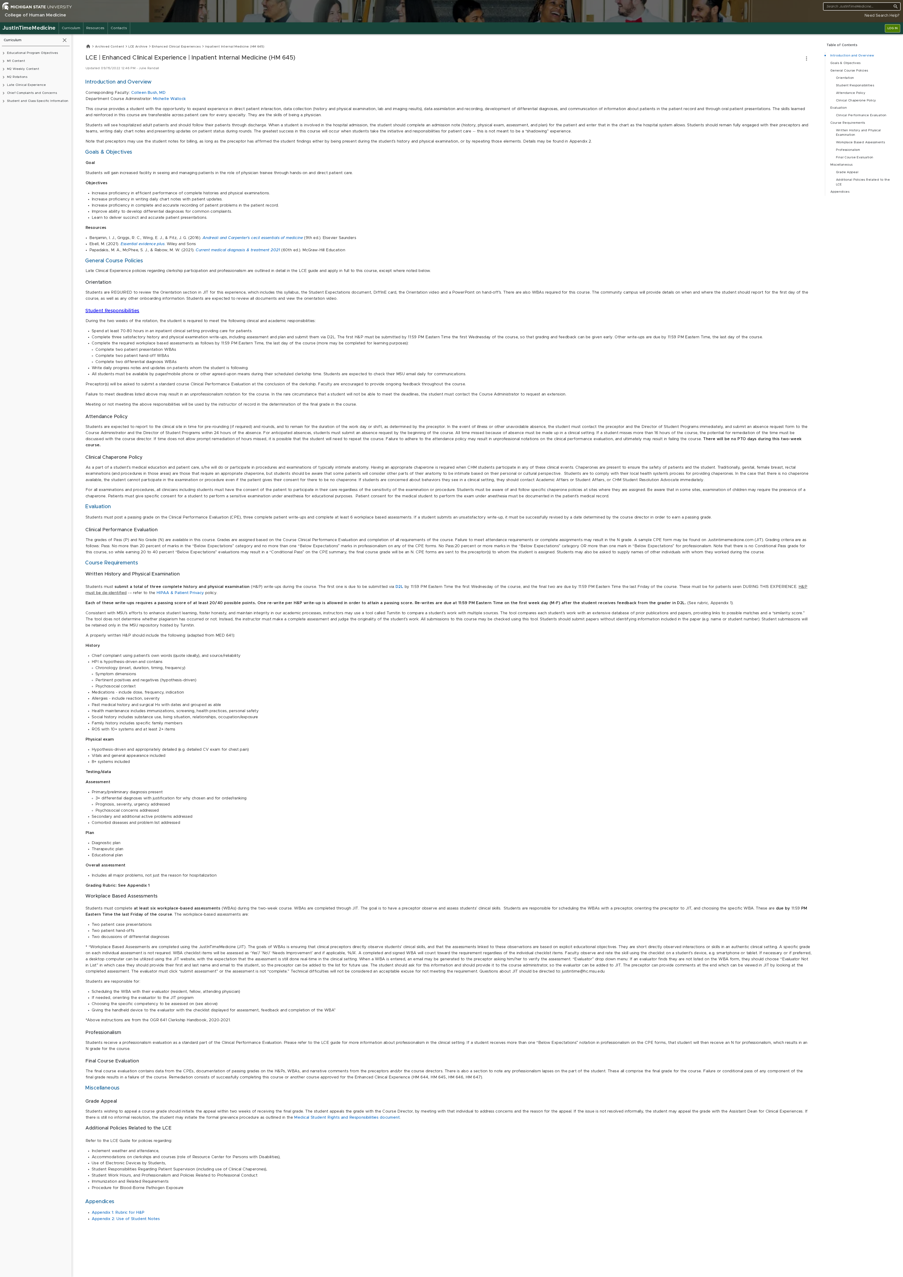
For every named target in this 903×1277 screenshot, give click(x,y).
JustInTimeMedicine (29, 28)
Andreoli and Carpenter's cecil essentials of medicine (252, 238)
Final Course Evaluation (854, 157)
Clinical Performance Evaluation (861, 115)
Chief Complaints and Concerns (32, 93)
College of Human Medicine (35, 15)
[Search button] (895, 6)
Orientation (845, 78)
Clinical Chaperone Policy (856, 100)
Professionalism (848, 150)
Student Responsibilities (112, 310)
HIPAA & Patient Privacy (180, 593)
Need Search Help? (882, 15)
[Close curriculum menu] (64, 40)
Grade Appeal (847, 172)
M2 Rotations (17, 77)
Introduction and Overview (852, 55)
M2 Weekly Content (23, 69)
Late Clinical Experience (26, 85)
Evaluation (838, 107)
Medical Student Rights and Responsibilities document (347, 1117)
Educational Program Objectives (32, 53)
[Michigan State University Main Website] (37, 6)
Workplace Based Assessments (860, 142)
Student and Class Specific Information (37, 101)
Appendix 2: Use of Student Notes (126, 1219)
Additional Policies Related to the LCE (863, 182)
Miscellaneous (841, 164)
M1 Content (16, 61)
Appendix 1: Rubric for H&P (118, 1212)
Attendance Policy (850, 93)
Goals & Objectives (845, 63)
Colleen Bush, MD (148, 93)
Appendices (839, 191)
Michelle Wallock (169, 99)
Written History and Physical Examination (858, 133)
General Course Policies (849, 70)
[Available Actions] (806, 58)
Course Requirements (847, 122)
